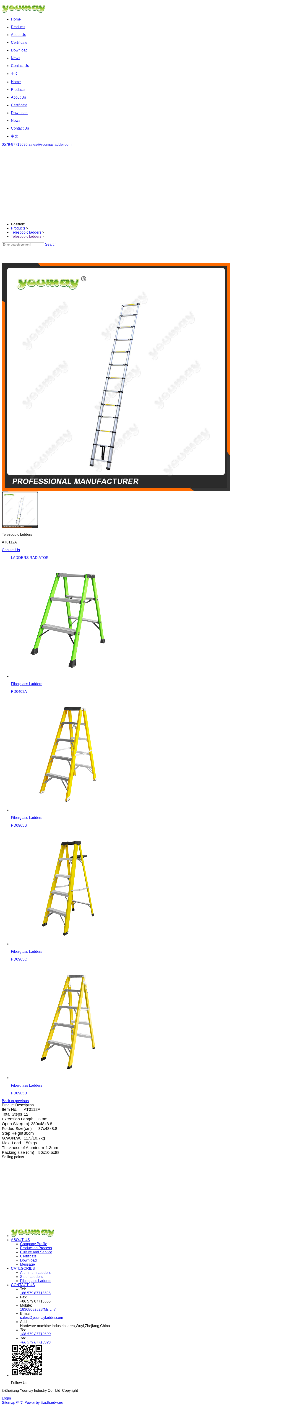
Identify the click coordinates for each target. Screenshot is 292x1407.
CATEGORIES (23, 1268)
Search (51, 244)
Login (6, 1398)
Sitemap (8, 1402)
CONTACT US (23, 1285)
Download (28, 1260)
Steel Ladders (31, 1277)
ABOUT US (20, 1240)
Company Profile (33, 1244)
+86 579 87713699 (35, 1334)
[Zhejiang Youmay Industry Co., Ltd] (35, 1236)
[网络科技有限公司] (26, 11)
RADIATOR (39, 558)
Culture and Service (36, 1252)
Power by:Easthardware (43, 1402)
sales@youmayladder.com (50, 144)
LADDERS (20, 558)
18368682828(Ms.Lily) (38, 1309)
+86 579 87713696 (35, 1293)
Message (27, 1264)
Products (18, 228)
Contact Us (11, 550)
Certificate (28, 1256)
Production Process (36, 1248)
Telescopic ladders (26, 232)
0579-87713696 (15, 144)
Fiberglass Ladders (35, 1281)
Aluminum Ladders (35, 1272)
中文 (19, 1402)
